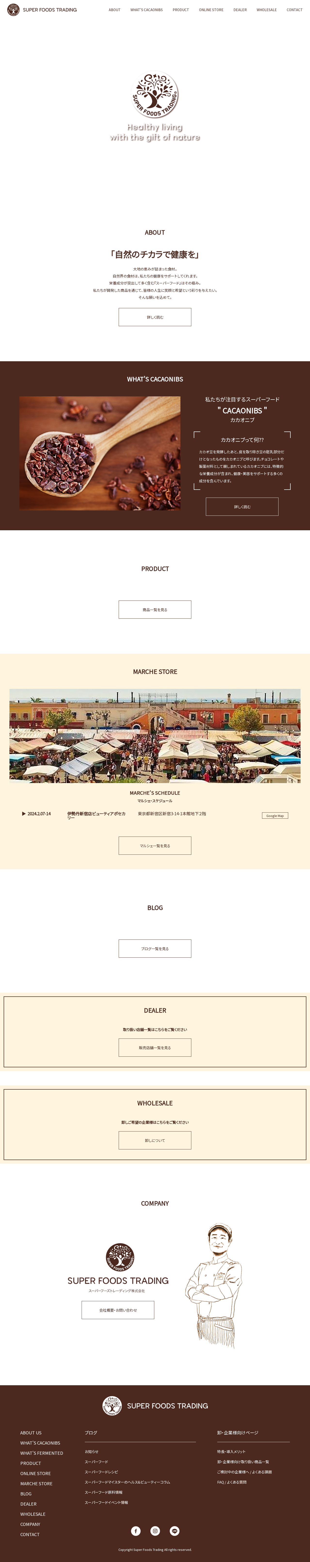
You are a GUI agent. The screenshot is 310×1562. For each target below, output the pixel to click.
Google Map (275, 815)
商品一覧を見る (155, 609)
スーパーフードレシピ (101, 1471)
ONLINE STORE (211, 9)
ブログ (91, 1432)
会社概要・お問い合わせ (118, 1310)
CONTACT (295, 9)
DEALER (240, 9)
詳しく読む (155, 317)
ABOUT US (30, 1432)
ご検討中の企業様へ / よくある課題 (244, 1471)
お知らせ (91, 1451)
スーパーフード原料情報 (104, 1492)
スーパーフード (96, 1461)
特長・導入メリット (231, 1451)
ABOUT (115, 9)
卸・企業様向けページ (237, 1432)
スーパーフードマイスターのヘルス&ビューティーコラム (127, 1482)
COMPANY (30, 1524)
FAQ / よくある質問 (232, 1482)
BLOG (25, 1493)
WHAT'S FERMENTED (41, 1453)
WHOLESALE (267, 9)
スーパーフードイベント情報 (106, 1502)
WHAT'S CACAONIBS (147, 9)
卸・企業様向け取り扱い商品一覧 (243, 1461)
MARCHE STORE (36, 1483)
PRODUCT (181, 9)
